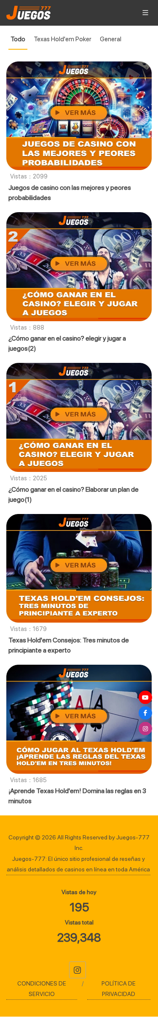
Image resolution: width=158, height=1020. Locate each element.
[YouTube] (145, 697)
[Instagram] (77, 969)
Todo (18, 39)
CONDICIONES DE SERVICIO (41, 988)
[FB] (145, 713)
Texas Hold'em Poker (62, 39)
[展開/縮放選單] (145, 12)
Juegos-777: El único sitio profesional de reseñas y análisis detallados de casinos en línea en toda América (78, 864)
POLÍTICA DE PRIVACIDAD (119, 988)
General (110, 39)
